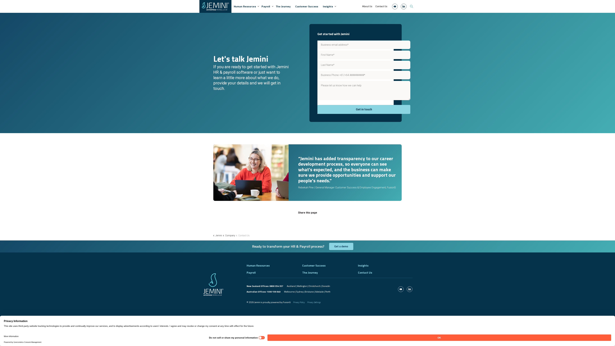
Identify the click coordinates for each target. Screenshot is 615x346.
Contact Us (381, 6)
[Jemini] (215, 6)
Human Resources (245, 6)
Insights (328, 6)
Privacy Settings (314, 302)
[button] (395, 6)
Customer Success (306, 6)
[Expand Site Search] (411, 6)
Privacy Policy (299, 302)
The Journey (283, 6)
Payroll (266, 6)
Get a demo (341, 246)
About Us (367, 6)
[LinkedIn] (403, 6)
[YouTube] (395, 6)
